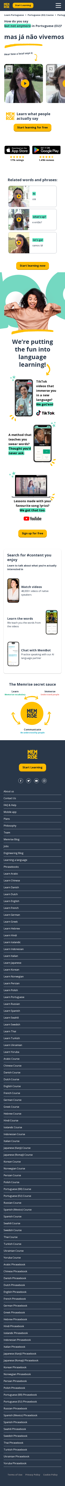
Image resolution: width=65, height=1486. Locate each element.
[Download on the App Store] (17, 150)
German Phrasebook (15, 1305)
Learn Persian (12, 983)
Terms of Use (15, 1474)
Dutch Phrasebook (14, 1285)
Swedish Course (13, 1230)
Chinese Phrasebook (15, 1271)
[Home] (10, 116)
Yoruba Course (12, 1257)
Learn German (12, 914)
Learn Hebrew (12, 928)
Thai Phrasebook (13, 1442)
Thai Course (11, 1237)
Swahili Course (12, 1223)
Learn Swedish (12, 1024)
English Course (12, 1086)
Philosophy (10, 825)
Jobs (6, 846)
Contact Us (10, 798)
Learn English (11, 901)
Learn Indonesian (14, 949)
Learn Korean (11, 969)
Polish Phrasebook (14, 1388)
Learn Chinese (12, 880)
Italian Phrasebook (14, 1346)
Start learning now (32, 265)
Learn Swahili (11, 1017)
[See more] (58, 5)
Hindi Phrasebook (14, 1326)
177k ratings (17, 160)
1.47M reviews (46, 160)
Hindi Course (11, 1120)
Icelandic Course (13, 1127)
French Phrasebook (15, 1298)
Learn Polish (11, 990)
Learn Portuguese (14, 15)
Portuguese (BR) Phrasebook (20, 1394)
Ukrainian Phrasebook (16, 1456)
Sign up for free (32, 533)
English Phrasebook (15, 1292)
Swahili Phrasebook (15, 1429)
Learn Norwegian (14, 976)
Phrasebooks (11, 866)
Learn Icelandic (12, 942)
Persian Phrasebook (15, 1381)
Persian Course (12, 1175)
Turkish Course (12, 1244)
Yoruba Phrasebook (15, 1463)
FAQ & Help (10, 805)
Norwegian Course (14, 1168)
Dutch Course (11, 1079)
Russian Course (12, 1202)
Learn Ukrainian (13, 1045)
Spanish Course (12, 1216)
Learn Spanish (12, 1010)
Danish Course (12, 1072)
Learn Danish (11, 887)
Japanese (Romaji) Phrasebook (21, 1360)
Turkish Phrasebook (15, 1449)
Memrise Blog (12, 839)
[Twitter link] (28, 780)
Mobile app (10, 812)
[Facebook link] (20, 780)
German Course (12, 1100)
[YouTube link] (36, 780)
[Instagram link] (44, 780)
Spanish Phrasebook (15, 1422)
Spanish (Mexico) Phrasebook (20, 1415)
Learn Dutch (11, 894)
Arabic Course (12, 1058)
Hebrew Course (12, 1113)
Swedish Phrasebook (15, 1436)
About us (9, 791)
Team (7, 832)
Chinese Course (12, 1065)
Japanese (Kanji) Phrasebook (20, 1353)
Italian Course (12, 1141)
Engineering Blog (13, 853)
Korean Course (12, 1161)
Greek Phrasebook (14, 1312)
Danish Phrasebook (15, 1278)
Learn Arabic (11, 873)
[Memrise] (6, 5)
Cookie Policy (50, 1474)
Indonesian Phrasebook (17, 1340)
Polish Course (11, 1182)
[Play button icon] (25, 83)
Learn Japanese (12, 962)
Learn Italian (11, 956)
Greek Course (11, 1106)
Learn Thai (10, 1031)
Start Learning (23, 5)
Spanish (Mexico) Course (18, 1209)
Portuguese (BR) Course (17, 1189)
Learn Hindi (10, 935)
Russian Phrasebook (15, 1408)
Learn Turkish (12, 1038)
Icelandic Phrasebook (16, 1333)
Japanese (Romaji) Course (18, 1154)
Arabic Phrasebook (14, 1264)
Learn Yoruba (11, 1052)
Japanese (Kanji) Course (17, 1148)
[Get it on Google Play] (46, 150)
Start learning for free (32, 127)
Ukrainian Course (14, 1250)
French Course (12, 1093)
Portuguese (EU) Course (41, 15)
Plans (7, 818)
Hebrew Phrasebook (15, 1319)
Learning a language (15, 860)
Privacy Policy (32, 1474)
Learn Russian (12, 1004)
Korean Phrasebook (15, 1367)
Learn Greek (11, 921)
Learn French (11, 908)
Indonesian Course (14, 1134)
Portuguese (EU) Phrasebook (20, 1401)
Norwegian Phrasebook (17, 1374)
